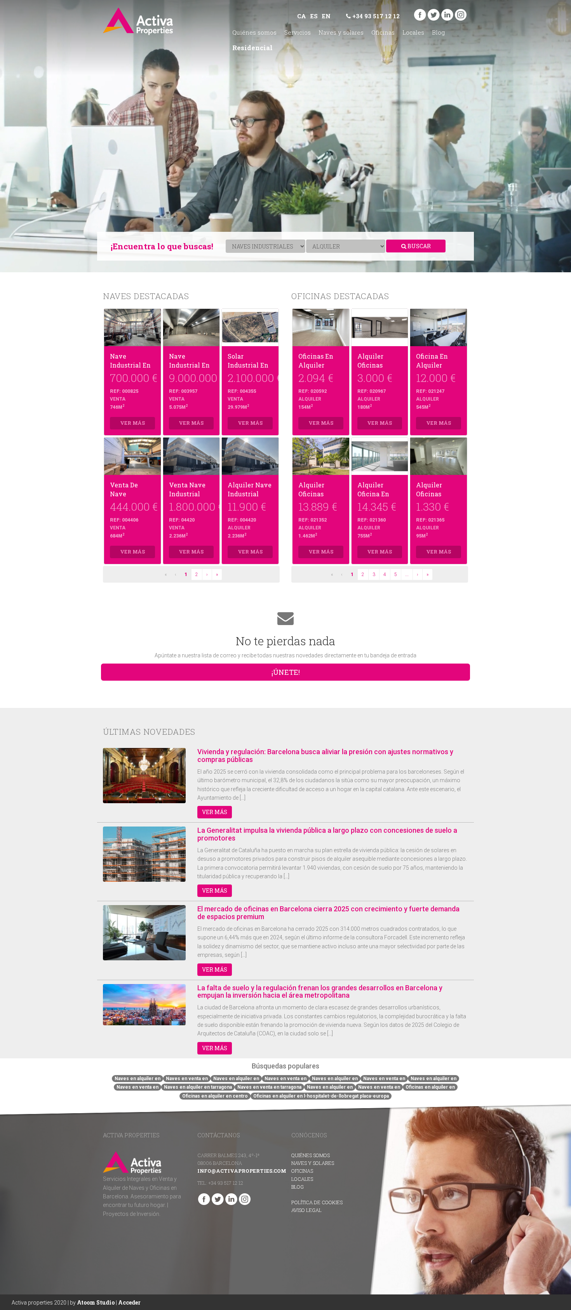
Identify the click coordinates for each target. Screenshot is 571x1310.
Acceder (129, 1302)
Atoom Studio (96, 1302)
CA (301, 16)
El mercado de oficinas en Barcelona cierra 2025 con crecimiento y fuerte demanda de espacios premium (328, 913)
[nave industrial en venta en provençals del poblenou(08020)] (191, 327)
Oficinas (383, 32)
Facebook (420, 15)
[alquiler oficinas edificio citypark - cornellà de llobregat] (320, 456)
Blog (438, 32)
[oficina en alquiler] (438, 327)
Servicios (297, 32)
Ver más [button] (132, 423)
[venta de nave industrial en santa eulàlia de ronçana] (132, 456)
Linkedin (447, 15)
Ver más (214, 812)
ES (314, 16)
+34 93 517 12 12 (375, 16)
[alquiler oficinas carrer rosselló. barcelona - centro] (438, 456)
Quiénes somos (254, 32)
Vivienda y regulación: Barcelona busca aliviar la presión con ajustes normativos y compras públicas (325, 756)
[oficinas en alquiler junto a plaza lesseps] (320, 327)
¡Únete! (286, 672)
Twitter (433, 15)
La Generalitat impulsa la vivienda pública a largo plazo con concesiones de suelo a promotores (327, 834)
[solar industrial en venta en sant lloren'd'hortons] (250, 327)
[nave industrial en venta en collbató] (132, 327)
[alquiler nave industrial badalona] (250, 456)
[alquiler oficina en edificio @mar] (380, 456)
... (407, 574)
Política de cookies (317, 1202)
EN (326, 16)
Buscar (418, 246)
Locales (413, 32)
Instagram (461, 15)
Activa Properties (138, 21)
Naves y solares (341, 32)
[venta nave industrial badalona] (191, 456)
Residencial (252, 47)
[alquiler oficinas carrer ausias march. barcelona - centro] (380, 327)
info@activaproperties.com (241, 1171)
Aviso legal (306, 1210)
